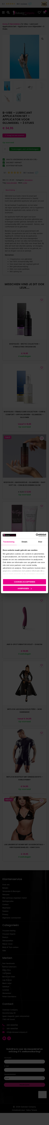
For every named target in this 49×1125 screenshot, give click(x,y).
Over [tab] (40, 542)
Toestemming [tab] (8, 542)
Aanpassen (23, 588)
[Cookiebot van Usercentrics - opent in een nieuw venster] (35, 535)
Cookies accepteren (24, 582)
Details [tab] (24, 542)
